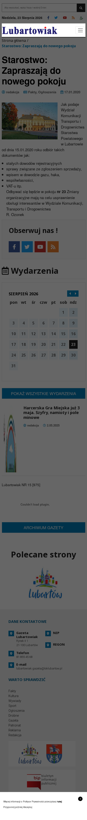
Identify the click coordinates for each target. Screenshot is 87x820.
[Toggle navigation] (80, 30)
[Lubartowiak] (30, 30)
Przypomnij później (13, 807)
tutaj (59, 801)
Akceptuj (27, 807)
